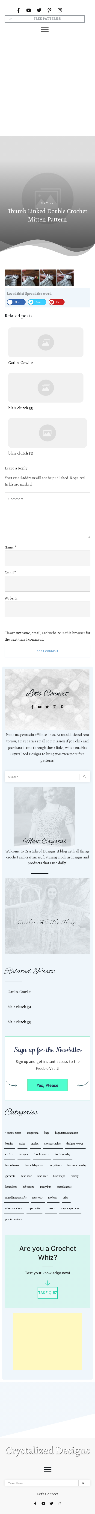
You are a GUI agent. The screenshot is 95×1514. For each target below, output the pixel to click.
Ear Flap (9, 1154)
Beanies (9, 1143)
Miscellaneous (64, 1187)
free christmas (41, 1154)
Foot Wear (23, 1154)
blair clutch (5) (46, 392)
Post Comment (48, 651)
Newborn (52, 1197)
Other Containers (13, 1208)
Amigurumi (33, 1133)
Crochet (35, 1143)
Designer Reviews (74, 1143)
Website (11, 598)
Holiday (74, 1176)
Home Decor (11, 1187)
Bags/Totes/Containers (66, 1133)
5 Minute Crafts (13, 1133)
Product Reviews (13, 1219)
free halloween (12, 1165)
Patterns (50, 1208)
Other (65, 1197)
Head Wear (42, 1176)
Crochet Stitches (52, 1143)
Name (10, 547)
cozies (22, 1143)
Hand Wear (26, 1176)
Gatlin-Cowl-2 (46, 346)
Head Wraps (59, 1176)
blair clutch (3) (47, 437)
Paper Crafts (34, 1208)
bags (46, 1133)
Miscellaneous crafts (16, 1197)
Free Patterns (55, 1165)
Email (10, 572)
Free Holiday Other (34, 1165)
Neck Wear (37, 1197)
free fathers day (62, 1154)
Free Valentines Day (76, 1165)
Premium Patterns (69, 1208)
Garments (10, 1176)
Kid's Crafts (28, 1187)
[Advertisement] (47, 86)
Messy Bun (45, 1187)
